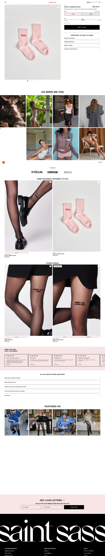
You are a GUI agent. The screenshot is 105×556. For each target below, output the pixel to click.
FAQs (6, 544)
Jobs (45, 539)
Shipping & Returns (69, 41)
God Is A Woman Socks (58, 253)
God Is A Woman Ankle (10, 255)
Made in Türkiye (68, 45)
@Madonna (16, 422)
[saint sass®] (52, 2)
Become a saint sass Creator (51, 541)
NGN (90, 2)
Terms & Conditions (89, 534)
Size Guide (7, 541)
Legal (86, 532)
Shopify (98, 553)
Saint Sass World (50, 532)
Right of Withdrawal (88, 541)
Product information (69, 38)
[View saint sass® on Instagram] (6, 553)
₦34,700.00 (55, 255)
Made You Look (8, 339)
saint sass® (90, 553)
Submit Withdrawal (88, 544)
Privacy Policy (87, 536)
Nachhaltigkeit (47, 536)
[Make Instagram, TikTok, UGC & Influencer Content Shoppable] (100, 163)
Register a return (9, 539)
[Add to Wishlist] (58, 7)
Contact (7, 546)
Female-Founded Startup (70, 49)
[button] (93, 2)
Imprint (85, 539)
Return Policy (8, 536)
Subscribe (74, 507)
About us (46, 534)
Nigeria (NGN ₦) (95, 551)
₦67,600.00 (7, 256)
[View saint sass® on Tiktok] (9, 553)
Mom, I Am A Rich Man (58, 339)
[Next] (98, 350)
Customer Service (11, 532)
